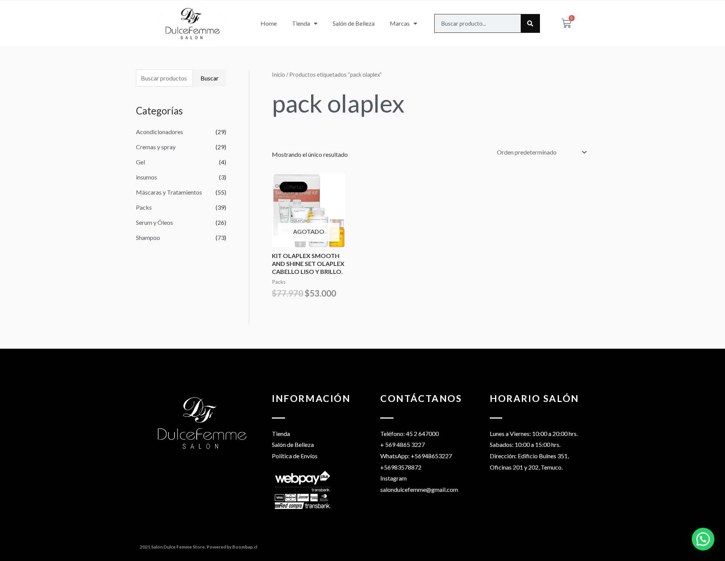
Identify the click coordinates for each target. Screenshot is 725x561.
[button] (703, 539)
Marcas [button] (400, 23)
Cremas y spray (156, 146)
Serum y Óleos (154, 222)
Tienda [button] (301, 23)
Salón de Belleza (354, 23)
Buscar (210, 78)
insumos (146, 177)
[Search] (530, 23)
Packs (144, 207)
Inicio (278, 74)
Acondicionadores (159, 131)
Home (269, 23)
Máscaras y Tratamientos (169, 192)
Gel (140, 161)
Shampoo (148, 237)
